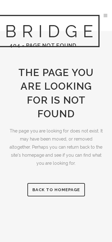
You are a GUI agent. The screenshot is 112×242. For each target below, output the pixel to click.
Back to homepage (56, 189)
